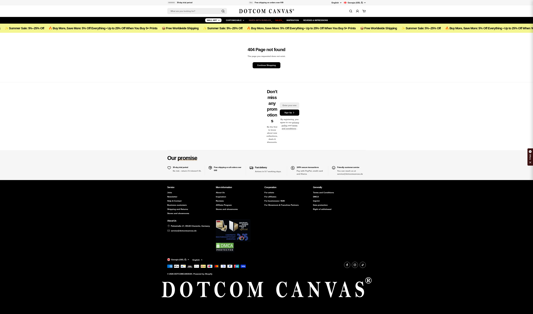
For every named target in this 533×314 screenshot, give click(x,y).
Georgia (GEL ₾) (355, 3)
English (335, 3)
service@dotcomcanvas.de (184, 231)
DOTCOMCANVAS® (183, 274)
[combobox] (197, 11)
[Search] (223, 11)
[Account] (357, 11)
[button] (530, 157)
